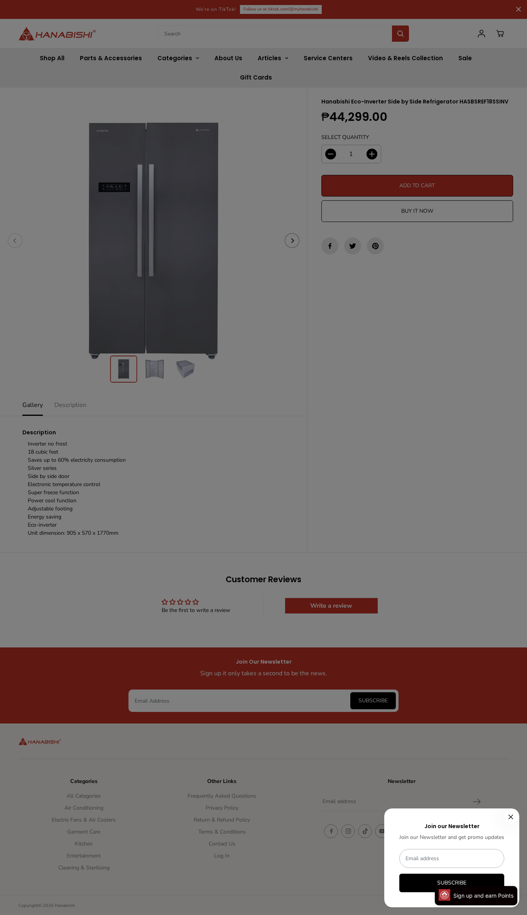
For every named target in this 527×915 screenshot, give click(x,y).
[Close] (510, 816)
